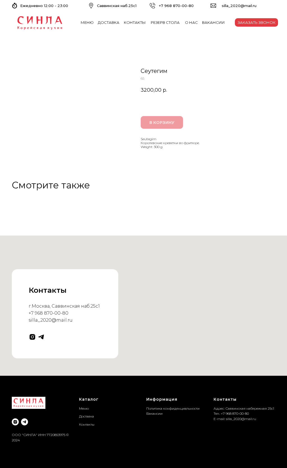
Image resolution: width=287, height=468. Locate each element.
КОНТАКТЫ (135, 22)
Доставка (86, 416)
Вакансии (154, 413)
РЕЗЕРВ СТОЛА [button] (165, 22)
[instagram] (32, 336)
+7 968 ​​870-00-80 (176, 5)
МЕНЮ (87, 22)
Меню (84, 408)
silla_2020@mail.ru (239, 5)
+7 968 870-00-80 (48, 313)
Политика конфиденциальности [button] (173, 408)
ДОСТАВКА (108, 22)
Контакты (86, 424)
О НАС (191, 22)
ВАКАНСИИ (213, 22)
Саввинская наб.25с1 (116, 5)
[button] (256, 22)
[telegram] (41, 336)
